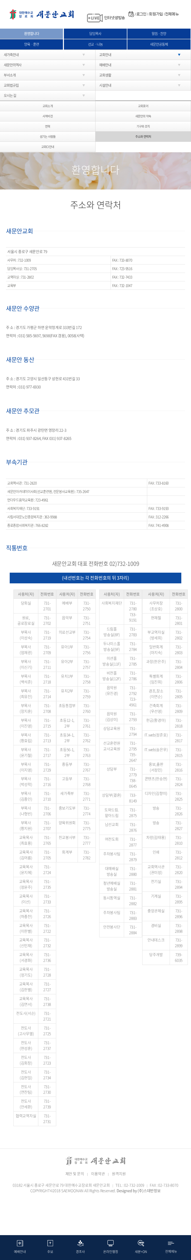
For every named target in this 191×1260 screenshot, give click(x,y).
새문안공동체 (159, 44)
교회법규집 (11, 85)
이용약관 (98, 1173)
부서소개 (10, 74)
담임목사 (95, 33)
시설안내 (105, 85)
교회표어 (143, 106)
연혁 (47, 126)
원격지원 (119, 1173)
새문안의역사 (12, 64)
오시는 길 (10, 95)
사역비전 (47, 116)
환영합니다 (31, 33)
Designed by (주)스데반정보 (139, 1190)
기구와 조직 (143, 126)
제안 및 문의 (74, 1173)
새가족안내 (11, 54)
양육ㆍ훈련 (31, 44)
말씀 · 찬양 (159, 33)
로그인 (141, 14)
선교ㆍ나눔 (95, 44)
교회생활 (105, 74)
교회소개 (47, 106)
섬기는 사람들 (47, 136)
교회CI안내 (47, 147)
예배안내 (105, 64)
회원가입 (156, 14)
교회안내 (105, 54)
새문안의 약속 (143, 116)
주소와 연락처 (143, 136)
